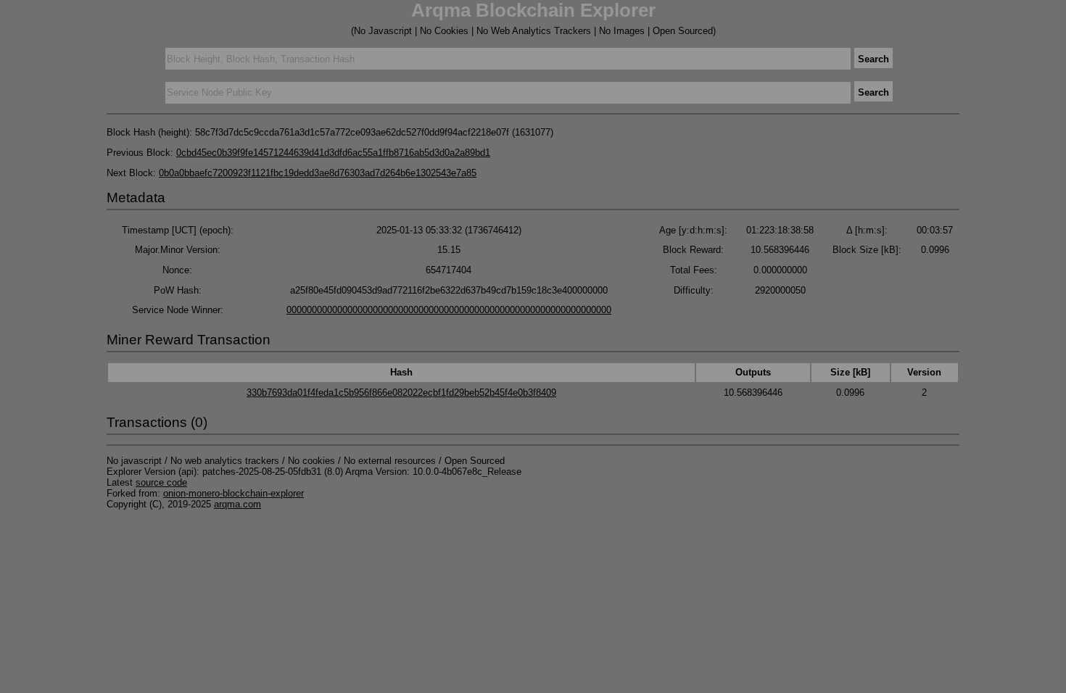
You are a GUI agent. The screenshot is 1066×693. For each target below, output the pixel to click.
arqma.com (237, 504)
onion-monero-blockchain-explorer (233, 493)
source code (161, 482)
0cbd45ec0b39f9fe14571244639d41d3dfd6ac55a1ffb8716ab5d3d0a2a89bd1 (333, 152)
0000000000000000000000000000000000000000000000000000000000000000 (448, 309)
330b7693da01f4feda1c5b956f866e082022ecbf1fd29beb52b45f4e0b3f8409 (401, 392)
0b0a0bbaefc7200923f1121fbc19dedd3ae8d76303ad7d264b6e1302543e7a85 (317, 172)
